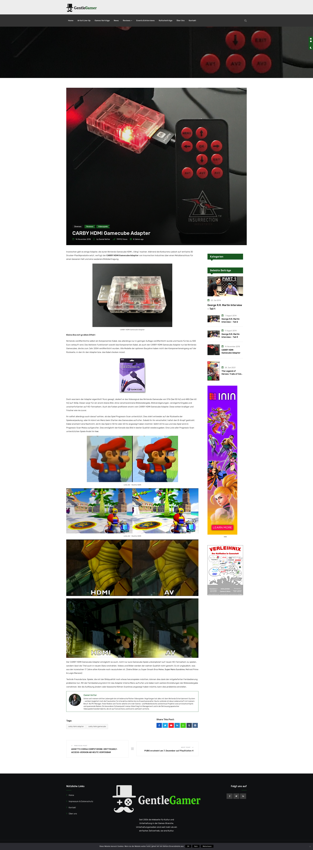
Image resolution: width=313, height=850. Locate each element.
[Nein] (310, 846)
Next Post (186, 747)
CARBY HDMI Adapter (76, 726)
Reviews (126, 20)
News (116, 20)
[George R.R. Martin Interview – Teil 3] (213, 334)
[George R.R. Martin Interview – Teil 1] (225, 286)
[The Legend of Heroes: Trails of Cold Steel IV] (213, 371)
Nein (196, 846)
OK (188, 846)
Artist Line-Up (84, 20)
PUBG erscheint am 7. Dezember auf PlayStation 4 (168, 751)
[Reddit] (195, 725)
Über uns (181, 20)
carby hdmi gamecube (97, 726)
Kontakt (192, 20)
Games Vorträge (102, 20)
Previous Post (80, 745)
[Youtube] (171, 725)
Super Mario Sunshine (175, 669)
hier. (97, 431)
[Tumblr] (189, 725)
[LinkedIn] (177, 725)
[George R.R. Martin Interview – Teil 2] (213, 318)
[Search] (245, 20)
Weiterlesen (207, 846)
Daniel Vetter (104, 239)
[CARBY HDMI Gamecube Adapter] (213, 349)
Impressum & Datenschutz (81, 801)
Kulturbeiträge (165, 20)
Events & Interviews (145, 20)
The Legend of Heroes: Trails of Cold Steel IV (232, 374)
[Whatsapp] (183, 725)
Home (70, 20)
